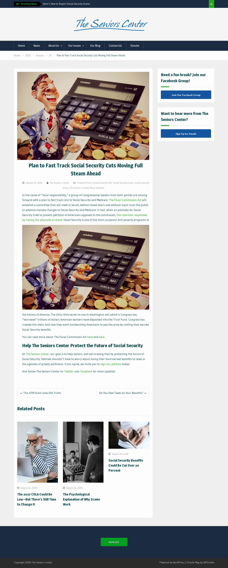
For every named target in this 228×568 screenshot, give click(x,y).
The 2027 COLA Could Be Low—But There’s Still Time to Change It (36, 499)
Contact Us (115, 45)
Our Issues (74, 45)
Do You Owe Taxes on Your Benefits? (121, 393)
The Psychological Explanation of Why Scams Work (81, 499)
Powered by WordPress (172, 562)
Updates (100, 187)
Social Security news (123, 182)
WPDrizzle (208, 562)
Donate (134, 45)
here (90, 337)
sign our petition (110, 364)
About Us (53, 45)
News (36, 45)
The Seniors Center (59, 182)
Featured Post (84, 182)
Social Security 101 (102, 182)
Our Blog (95, 45)
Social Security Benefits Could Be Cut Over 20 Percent (125, 465)
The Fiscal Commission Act (125, 200)
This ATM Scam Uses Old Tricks (42, 393)
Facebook (86, 371)
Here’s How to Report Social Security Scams (66, 3)
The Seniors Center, (38, 354)
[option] (72, 4)
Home (21, 45)
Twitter (68, 371)
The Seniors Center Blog (82, 187)
